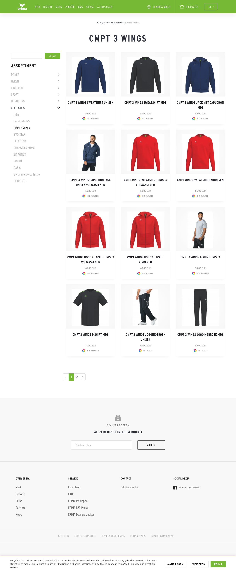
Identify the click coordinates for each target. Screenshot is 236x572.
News (80, 6)
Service (90, 6)
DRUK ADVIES (138, 536)
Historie (47, 6)
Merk (37, 6)
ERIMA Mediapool (78, 501)
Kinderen (17, 88)
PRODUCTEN (192, 6)
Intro (17, 114)
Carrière (69, 6)
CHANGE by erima (24, 148)
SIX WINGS (20, 154)
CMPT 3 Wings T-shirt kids (90, 334)
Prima (218, 564)
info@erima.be (129, 487)
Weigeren (198, 564)
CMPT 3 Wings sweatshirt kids (145, 102)
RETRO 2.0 (19, 181)
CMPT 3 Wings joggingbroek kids (200, 334)
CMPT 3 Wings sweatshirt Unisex (90, 102)
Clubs (58, 6)
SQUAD (18, 161)
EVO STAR (19, 134)
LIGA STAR (20, 141)
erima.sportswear (189, 487)
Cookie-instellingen (162, 536)
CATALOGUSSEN (105, 6)
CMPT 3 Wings (22, 128)
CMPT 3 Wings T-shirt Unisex (200, 257)
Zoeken (151, 445)
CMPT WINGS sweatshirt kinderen (200, 180)
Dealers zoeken (161, 6)
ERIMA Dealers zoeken (81, 514)
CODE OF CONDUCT (85, 536)
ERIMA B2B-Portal (78, 508)
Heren (15, 81)
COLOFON (63, 536)
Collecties (18, 108)
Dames (15, 75)
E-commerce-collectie (27, 174)
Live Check (74, 487)
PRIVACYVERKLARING (112, 536)
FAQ (70, 494)
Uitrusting (18, 101)
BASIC (17, 168)
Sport (14, 95)
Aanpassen (175, 564)
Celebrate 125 (22, 121)
